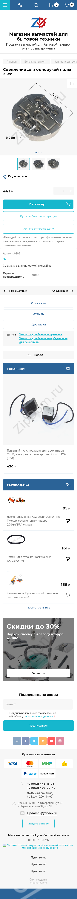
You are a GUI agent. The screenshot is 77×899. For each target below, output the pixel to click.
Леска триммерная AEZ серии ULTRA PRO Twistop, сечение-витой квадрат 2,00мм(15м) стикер (33, 520)
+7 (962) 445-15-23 (40, 783)
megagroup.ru (38, 882)
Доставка (38, 324)
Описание (38, 303)
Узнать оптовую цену (38, 228)
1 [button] (36, 152)
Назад (38, 355)
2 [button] (38, 152)
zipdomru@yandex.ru (42, 813)
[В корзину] (68, 521)
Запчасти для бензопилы (35, 338)
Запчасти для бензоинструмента (40, 334)
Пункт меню (38, 857)
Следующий (60, 290)
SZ (5, 259)
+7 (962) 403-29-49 (41, 788)
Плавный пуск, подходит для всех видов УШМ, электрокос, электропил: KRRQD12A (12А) (36, 454)
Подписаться (39, 725)
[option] (38, 116)
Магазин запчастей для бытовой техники (38, 37)
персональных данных (38, 716)
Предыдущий (18, 290)
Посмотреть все (38, 607)
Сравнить (72, 83)
